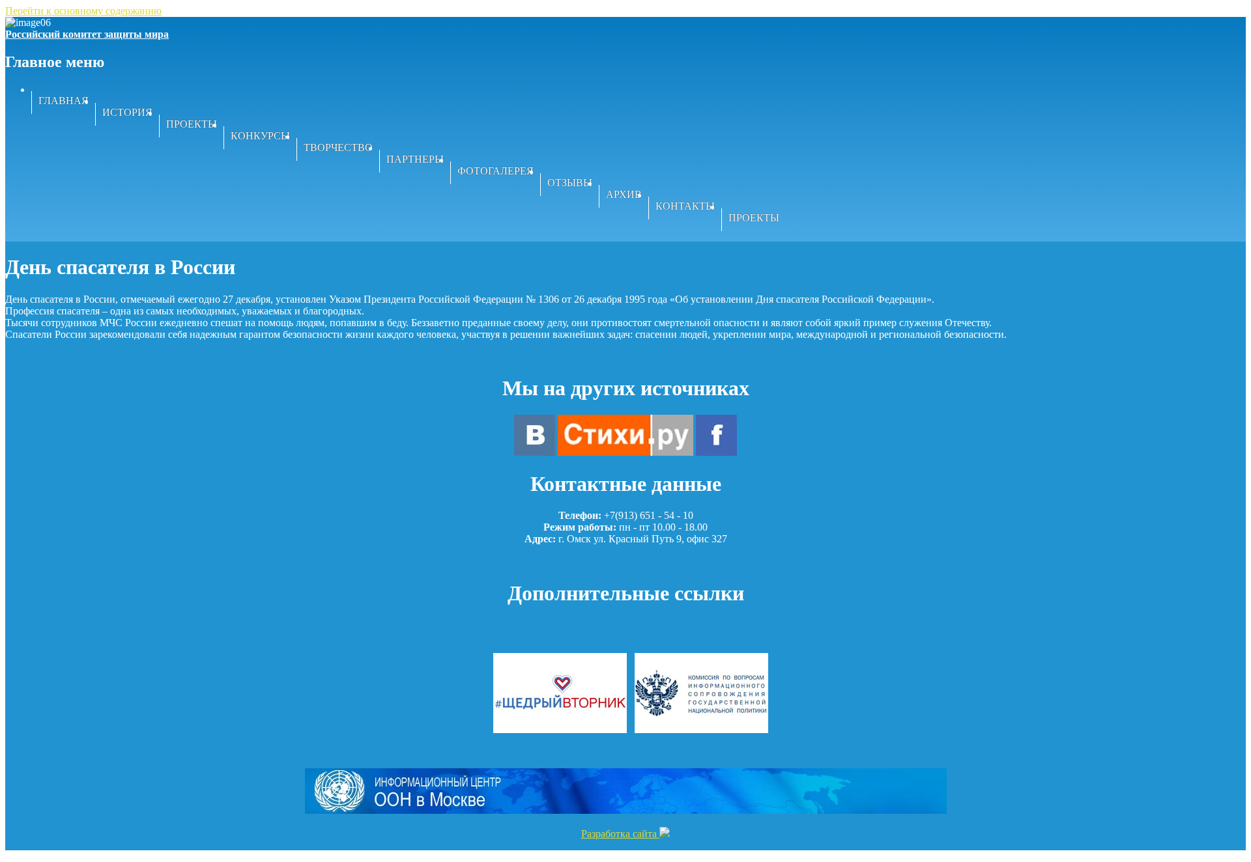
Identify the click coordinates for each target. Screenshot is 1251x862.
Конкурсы (260, 135)
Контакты (685, 206)
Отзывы (569, 182)
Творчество (338, 147)
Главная (63, 100)
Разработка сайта (620, 833)
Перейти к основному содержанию (83, 10)
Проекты (191, 124)
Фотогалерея (495, 170)
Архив (624, 194)
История (127, 112)
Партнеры (415, 159)
